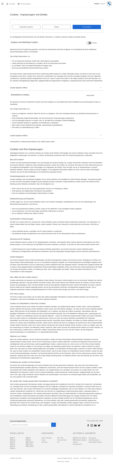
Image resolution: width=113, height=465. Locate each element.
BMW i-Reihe (29, 444)
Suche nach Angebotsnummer (18, 421)
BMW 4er (12, 444)
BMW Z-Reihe (30, 446)
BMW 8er (28, 440)
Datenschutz (60, 461)
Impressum (76, 458)
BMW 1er (12, 438)
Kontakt (67, 461)
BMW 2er (12, 440)
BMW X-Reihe (29, 442)
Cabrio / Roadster (46, 438)
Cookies (94, 458)
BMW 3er (12, 442)
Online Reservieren (94, 440)
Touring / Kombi (61, 440)
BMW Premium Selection (80, 438)
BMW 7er (28, 438)
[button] (2, 3)
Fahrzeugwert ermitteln (95, 442)
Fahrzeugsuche (77, 444)
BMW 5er (12, 446)
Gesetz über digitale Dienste (64, 458)
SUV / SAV (60, 438)
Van (58, 442)
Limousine (44, 442)
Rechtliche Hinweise (85, 458)
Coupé (43, 440)
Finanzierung (92, 438)
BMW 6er (12, 448)
